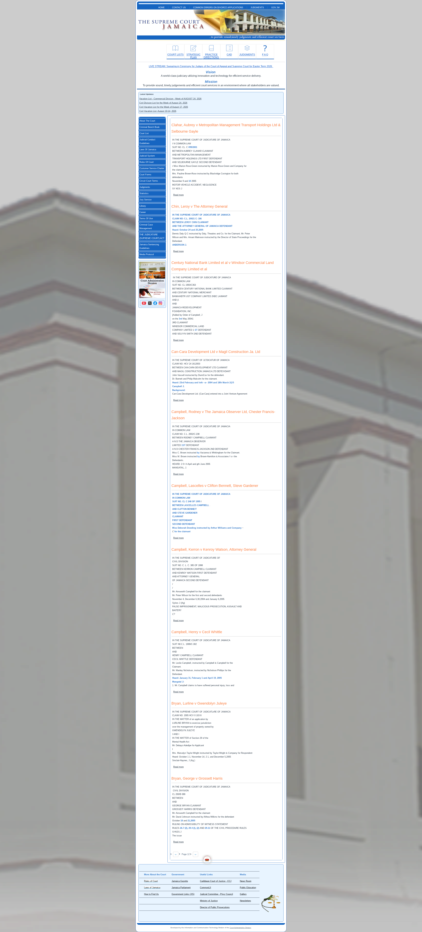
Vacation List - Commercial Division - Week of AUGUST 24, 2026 (170, 98)
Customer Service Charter (151, 168)
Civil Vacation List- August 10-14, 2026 (157, 111)
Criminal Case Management (146, 227)
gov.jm (275, 7)
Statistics (144, 193)
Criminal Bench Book (149, 127)
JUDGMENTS (247, 54)
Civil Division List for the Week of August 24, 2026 (163, 103)
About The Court (147, 121)
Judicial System (147, 156)
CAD (229, 54)
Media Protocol (146, 254)
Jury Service (145, 200)
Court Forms (145, 175)
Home (161, 7)
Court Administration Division (240, 928)
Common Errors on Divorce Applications (218, 7)
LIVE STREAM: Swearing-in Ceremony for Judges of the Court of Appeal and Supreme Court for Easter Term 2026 (211, 66)
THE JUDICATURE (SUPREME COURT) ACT (151, 236)
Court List (144, 133)
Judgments (257, 7)
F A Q (265, 54)
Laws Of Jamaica (147, 149)
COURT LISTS (175, 54)
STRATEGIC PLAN (193, 56)
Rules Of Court (146, 162)
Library (142, 206)
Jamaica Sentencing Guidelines (149, 246)
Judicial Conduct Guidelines (147, 141)
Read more (178, 195)
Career (142, 212)
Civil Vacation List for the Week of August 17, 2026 (163, 107)
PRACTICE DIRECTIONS (211, 56)
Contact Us (179, 7)
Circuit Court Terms (148, 181)
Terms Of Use (146, 218)
